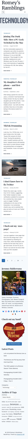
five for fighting (11, 411)
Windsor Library (15, 421)
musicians (4, 419)
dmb (22, 407)
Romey (6, 46)
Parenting (6, 78)
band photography (5, 404)
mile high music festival (17, 416)
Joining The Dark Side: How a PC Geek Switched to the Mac (14, 39)
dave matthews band (16, 407)
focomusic (17, 411)
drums (19, 409)
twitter (4, 421)
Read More (8, 70)
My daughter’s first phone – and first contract (13, 85)
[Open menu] (24, 12)
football (3, 414)
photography (13, 419)
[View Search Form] (3, 12)
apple (19, 401)
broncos (14, 404)
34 (18, 260)
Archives (4, 395)
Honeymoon (4, 416)
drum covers (5, 409)
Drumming (6, 122)
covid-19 (9, 407)
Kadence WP (20, 434)
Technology (7, 33)
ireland (10, 416)
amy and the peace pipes (11, 401)
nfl (8, 419)
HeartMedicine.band (14, 344)
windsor (8, 421)
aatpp (3, 401)
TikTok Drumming (13, 125)
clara (20, 404)
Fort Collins (9, 414)
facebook (4, 411)
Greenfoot (17, 414)
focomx (22, 411)
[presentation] (14, 168)
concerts (4, 407)
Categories (5, 385)
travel (19, 419)
